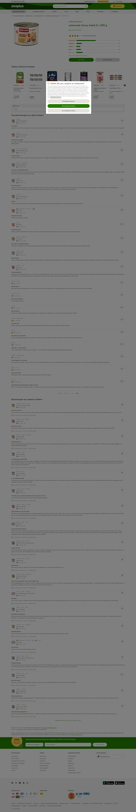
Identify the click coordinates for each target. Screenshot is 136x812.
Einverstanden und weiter (68, 106)
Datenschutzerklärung (56, 97)
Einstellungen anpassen (68, 101)
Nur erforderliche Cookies (68, 110)
